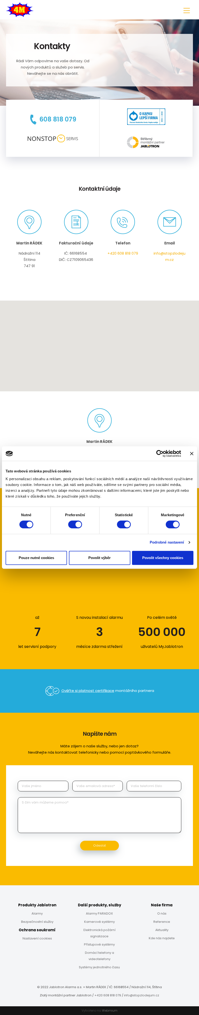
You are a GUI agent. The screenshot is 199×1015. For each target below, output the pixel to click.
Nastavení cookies (37, 938)
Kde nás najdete (162, 938)
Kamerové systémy (99, 921)
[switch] (75, 524)
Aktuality (161, 930)
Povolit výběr (99, 558)
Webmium (109, 1010)
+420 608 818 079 (123, 253)
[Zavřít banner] (191, 453)
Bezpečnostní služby (37, 921)
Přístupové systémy (99, 944)
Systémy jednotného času (99, 967)
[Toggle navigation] (186, 9)
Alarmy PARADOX (99, 913)
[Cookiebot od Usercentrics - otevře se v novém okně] (160, 453)
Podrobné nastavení (167, 542)
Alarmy (37, 913)
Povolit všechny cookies (162, 558)
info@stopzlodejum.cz (141, 995)
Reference (161, 921)
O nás (161, 913)
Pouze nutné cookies (36, 558)
